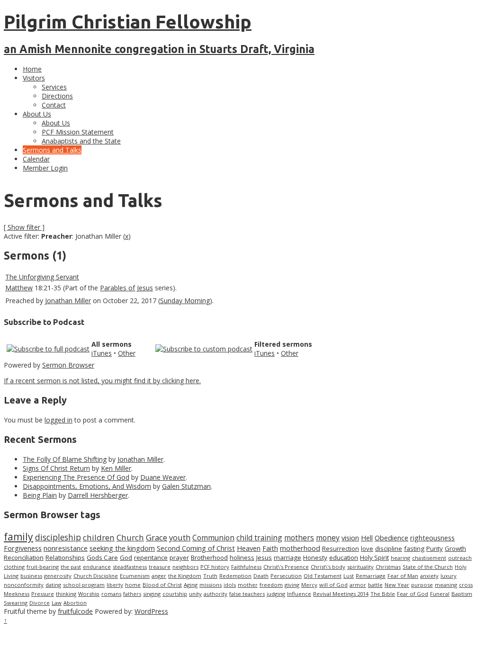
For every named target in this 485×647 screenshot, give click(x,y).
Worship (88, 593)
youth (179, 537)
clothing (14, 566)
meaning (446, 584)
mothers (299, 537)
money (328, 537)
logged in (58, 419)
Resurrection (340, 548)
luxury (448, 575)
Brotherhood (209, 557)
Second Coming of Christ (196, 548)
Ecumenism (135, 575)
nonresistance (66, 548)
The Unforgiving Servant (42, 276)
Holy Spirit (374, 557)
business (31, 575)
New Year (397, 584)
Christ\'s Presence (286, 566)
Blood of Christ (162, 584)
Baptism (461, 593)
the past (71, 566)
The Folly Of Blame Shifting (65, 459)
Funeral (439, 593)
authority (215, 593)
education (343, 557)
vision (350, 537)
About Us (37, 113)
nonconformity (24, 584)
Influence (299, 593)
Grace (156, 537)
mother (248, 584)
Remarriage (371, 575)
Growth (455, 548)
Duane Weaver (163, 477)
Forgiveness (23, 548)
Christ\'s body (328, 566)
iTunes (101, 353)
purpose (422, 584)
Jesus (264, 557)
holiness (242, 557)
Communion (213, 537)
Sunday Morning (185, 300)
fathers (132, 593)
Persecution (286, 575)
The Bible (382, 593)
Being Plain (40, 495)
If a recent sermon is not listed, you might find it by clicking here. (102, 380)
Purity (434, 548)
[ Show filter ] (24, 227)
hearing (400, 557)
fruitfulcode (75, 611)
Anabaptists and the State (81, 140)
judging (276, 593)
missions (210, 584)
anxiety (429, 575)
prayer (179, 557)
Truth (210, 575)
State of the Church (428, 566)
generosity (58, 575)
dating (53, 584)
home (133, 584)
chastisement (429, 557)
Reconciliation (24, 557)
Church (130, 537)
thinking (66, 593)
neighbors (185, 566)
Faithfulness (246, 566)
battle (375, 584)
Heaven (248, 548)
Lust (348, 575)
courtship (174, 593)
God (126, 557)
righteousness (432, 537)
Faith (270, 548)
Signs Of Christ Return (56, 468)
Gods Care (102, 557)
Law (57, 602)
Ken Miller (116, 468)
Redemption (235, 575)
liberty (115, 584)
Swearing (15, 602)
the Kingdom (184, 575)
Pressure (42, 593)
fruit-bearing (43, 566)
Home (32, 68)
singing (152, 593)
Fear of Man (402, 575)
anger (159, 575)
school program (84, 584)
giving (292, 584)
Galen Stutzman (186, 486)
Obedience (391, 537)
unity (195, 593)
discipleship (58, 537)
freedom (271, 584)
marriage (287, 557)
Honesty (315, 557)
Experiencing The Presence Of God (76, 477)
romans (111, 593)
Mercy (309, 584)
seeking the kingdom (122, 548)
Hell (367, 537)
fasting (414, 548)
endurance (97, 566)
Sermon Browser (68, 364)
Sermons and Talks (52, 149)
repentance (151, 557)
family (18, 536)
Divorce (39, 602)
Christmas (388, 566)
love (367, 548)
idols (230, 584)
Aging (191, 584)
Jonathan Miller (68, 300)
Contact (54, 104)
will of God (333, 584)
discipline (388, 548)
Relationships (65, 557)
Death (261, 575)
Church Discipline (95, 575)
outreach (460, 557)
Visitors (34, 77)
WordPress (151, 611)
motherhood (300, 548)
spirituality (360, 566)
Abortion (75, 602)
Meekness (16, 593)
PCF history (214, 566)
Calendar (36, 158)
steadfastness (130, 566)
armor (358, 584)
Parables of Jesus (126, 287)
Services (54, 86)
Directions (57, 95)
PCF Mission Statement (78, 131)
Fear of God (412, 593)
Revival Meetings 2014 (340, 593)
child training (259, 537)
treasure (160, 566)
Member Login (45, 167)
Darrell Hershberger (98, 495)
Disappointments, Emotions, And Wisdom (87, 486)
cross (466, 584)
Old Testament (322, 575)
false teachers (247, 593)
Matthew (19, 287)
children (99, 537)
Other (126, 353)
